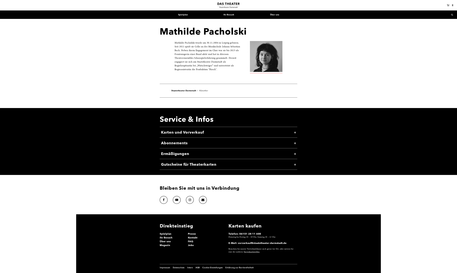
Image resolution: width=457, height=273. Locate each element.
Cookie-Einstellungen (212, 267)
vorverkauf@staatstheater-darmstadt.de (262, 243)
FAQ (190, 241)
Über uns (165, 241)
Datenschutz (179, 267)
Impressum (165, 267)
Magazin (165, 245)
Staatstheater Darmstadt (183, 90)
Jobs (191, 245)
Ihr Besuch (166, 237)
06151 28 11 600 (250, 233)
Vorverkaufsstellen (252, 252)
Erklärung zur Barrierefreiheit (239, 267)
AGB (198, 267)
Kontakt (193, 237)
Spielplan (165, 233)
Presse (192, 233)
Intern (190, 267)
